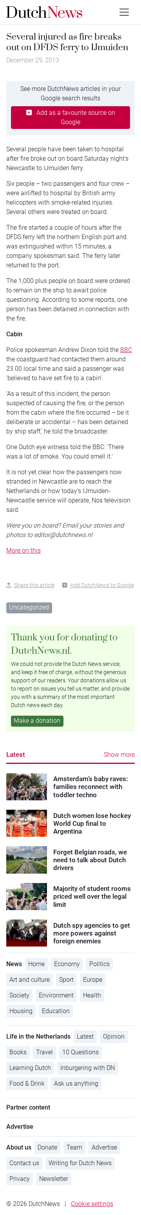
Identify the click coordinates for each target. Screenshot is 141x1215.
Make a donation (37, 720)
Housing (21, 1011)
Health (92, 995)
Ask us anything (76, 1083)
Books (18, 1052)
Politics (99, 964)
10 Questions (80, 1052)
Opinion (114, 1036)
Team (74, 1147)
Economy (67, 964)
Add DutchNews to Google (102, 585)
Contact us (24, 1163)
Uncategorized (29, 607)
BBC (126, 350)
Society (19, 995)
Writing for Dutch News (80, 1163)
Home (36, 964)
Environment (56, 995)
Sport (66, 979)
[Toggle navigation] (124, 12)
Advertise (104, 1147)
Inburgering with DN (87, 1068)
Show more (119, 754)
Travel (44, 1052)
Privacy (19, 1178)
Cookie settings (92, 1204)
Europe (92, 979)
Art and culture (29, 979)
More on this (23, 550)
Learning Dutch (30, 1068)
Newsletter (53, 1178)
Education (56, 1011)
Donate (47, 1147)
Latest (15, 754)
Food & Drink (27, 1083)
